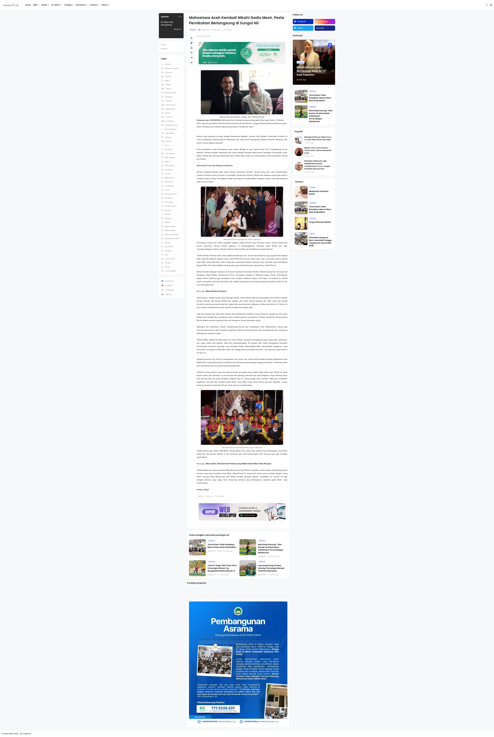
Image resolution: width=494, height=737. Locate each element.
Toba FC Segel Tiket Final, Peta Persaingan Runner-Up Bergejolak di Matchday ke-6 (222, 568)
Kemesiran (81, 5)
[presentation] (179, 17)
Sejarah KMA (168, 226)
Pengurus (167, 198)
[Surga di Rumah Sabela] (301, 223)
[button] (487, 5)
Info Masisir (168, 153)
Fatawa (166, 113)
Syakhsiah (167, 246)
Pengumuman (169, 194)
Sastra (105, 5)
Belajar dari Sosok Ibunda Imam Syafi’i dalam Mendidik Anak (317, 150)
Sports (166, 242)
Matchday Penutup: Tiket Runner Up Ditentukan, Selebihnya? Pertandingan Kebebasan (270, 548)
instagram (323, 21)
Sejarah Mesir (168, 230)
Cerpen (166, 101)
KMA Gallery (168, 157)
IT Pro (165, 145)
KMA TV (166, 161)
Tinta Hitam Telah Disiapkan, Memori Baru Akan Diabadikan (222, 545)
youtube (168, 285)
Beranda (200, 36)
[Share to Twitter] (191, 43)
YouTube (320, 28)
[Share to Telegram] (191, 58)
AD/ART (166, 64)
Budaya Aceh (168, 92)
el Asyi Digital (168, 271)
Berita (44, 5)
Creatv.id (27, 733)
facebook (169, 281)
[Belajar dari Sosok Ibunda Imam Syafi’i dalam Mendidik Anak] (299, 152)
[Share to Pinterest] (191, 53)
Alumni (166, 76)
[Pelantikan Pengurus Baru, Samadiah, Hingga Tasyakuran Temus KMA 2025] (301, 238)
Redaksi (164, 48)
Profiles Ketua (168, 206)
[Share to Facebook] (191, 38)
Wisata (166, 263)
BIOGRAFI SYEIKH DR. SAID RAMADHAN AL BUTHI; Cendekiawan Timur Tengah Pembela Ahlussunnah (317, 165)
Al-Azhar (55, 5)
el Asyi (165, 267)
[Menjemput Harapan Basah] (301, 192)
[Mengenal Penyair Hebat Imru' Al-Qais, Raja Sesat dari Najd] (299, 140)
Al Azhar (166, 72)
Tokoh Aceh (168, 259)
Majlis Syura (167, 178)
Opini (165, 190)
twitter (300, 28)
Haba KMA (167, 133)
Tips (164, 254)
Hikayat (166, 137)
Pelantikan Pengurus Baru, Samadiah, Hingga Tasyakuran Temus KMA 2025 (320, 241)
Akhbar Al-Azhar (170, 68)
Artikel (166, 84)
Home (28, 5)
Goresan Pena (169, 125)
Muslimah (167, 182)
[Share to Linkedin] (191, 48)
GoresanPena (169, 129)
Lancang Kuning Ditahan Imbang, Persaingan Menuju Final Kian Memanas (271, 568)
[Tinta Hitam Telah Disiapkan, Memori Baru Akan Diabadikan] (197, 547)
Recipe (166, 214)
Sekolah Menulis (169, 234)
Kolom (165, 173)
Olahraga (167, 186)
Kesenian (167, 169)
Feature (93, 5)
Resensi (166, 218)
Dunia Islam (168, 105)
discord (168, 294)
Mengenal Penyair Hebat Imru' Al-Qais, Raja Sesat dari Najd (318, 138)
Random (166, 210)
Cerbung (166, 97)
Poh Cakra (167, 202)
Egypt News (168, 109)
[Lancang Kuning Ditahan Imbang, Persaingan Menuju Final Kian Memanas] (247, 568)
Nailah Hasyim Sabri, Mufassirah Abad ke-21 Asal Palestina (311, 71)
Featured (167, 121)
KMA (35, 5)
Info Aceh (167, 149)
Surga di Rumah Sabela (320, 222)
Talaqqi (67, 5)
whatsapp (169, 290)
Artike (165, 80)
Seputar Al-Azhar (170, 238)
